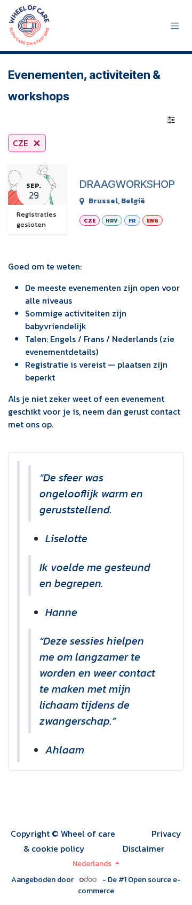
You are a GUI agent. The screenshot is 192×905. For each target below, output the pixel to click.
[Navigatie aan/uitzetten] (175, 26)
